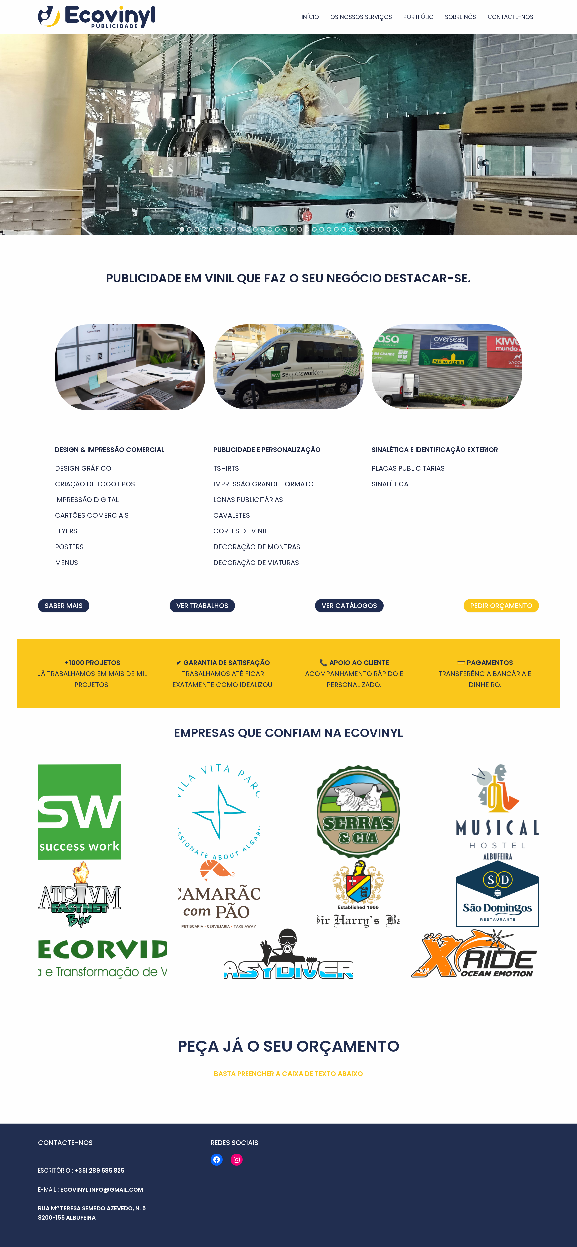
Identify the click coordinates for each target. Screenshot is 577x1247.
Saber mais (64, 605)
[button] (182, 229)
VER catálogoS (349, 605)
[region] (288, 134)
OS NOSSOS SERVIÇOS (361, 17)
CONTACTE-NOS (510, 17)
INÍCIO (310, 17)
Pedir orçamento (501, 605)
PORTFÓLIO (418, 17)
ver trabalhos (202, 605)
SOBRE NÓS (460, 17)
